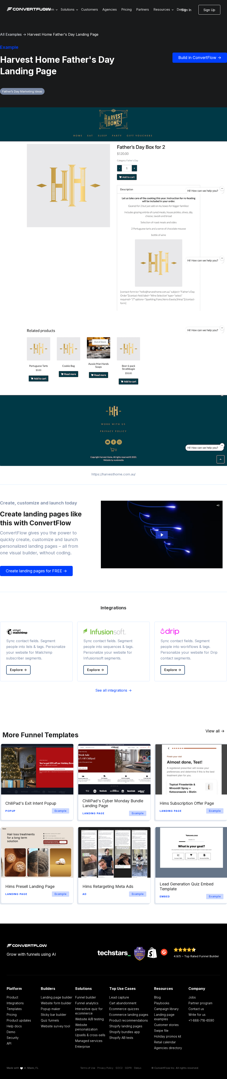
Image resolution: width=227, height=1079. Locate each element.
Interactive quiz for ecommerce (89, 1011)
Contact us (196, 1009)
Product (12, 997)
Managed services (88, 1041)
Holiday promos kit (167, 1036)
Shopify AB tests (121, 1038)
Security (13, 1038)
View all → (215, 731)
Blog (157, 997)
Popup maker (50, 1009)
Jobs (192, 997)
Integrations (15, 1003)
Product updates (19, 1020)
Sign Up (209, 10)
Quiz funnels (50, 1020)
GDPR (128, 1067)
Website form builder (56, 1003)
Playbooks (161, 1003)
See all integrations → (113, 690)
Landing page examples (164, 1017)
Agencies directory (168, 1048)
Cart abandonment (122, 1003)
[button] (69, 9)
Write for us (196, 1014)
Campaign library (166, 1009)
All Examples (11, 34)
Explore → (18, 670)
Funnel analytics (86, 1003)
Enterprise (82, 1046)
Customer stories (166, 1025)
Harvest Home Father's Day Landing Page (62, 34)
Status (137, 1067)
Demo (11, 1032)
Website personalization (86, 1027)
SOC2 (119, 1067)
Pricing (126, 9)
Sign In (186, 10)
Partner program (200, 1003)
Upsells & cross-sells (90, 1035)
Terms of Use (87, 1067)
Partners (142, 9)
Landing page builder (56, 997)
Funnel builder (85, 997)
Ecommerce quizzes (124, 1009)
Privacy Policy (105, 1067)
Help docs (14, 1026)
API (9, 1043)
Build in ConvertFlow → (199, 57)
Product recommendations (128, 1020)
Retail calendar (165, 1042)
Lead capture (119, 997)
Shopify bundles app (124, 1032)
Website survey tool (55, 1026)
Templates (14, 1009)
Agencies (109, 9)
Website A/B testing (89, 1019)
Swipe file (161, 1030)
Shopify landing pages (125, 1026)
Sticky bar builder (53, 1014)
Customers (89, 9)
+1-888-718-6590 (201, 1020)
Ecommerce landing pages (128, 1014)
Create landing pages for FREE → (36, 571)
